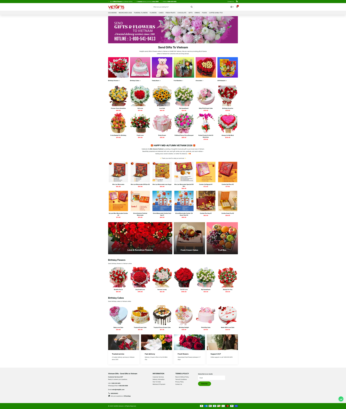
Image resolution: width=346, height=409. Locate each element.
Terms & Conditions (181, 379)
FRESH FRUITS (170, 13)
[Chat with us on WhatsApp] (341, 398)
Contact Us (178, 384)
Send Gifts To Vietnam (173, 47)
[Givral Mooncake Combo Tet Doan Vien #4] (184, 201)
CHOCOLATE (182, 13)
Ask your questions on (121, 396)
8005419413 (114, 393)
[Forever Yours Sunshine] (118, 96)
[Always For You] (227, 277)
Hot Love (140, 108)
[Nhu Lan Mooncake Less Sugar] (162, 172)
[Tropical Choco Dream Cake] (162, 315)
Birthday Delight (184, 327)
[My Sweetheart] (184, 96)
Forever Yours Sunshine (118, 108)
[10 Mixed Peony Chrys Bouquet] (184, 123)
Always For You (227, 289)
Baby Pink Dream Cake (206, 108)
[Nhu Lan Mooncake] (118, 172)
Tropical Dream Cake (140, 327)
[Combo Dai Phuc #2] (227, 172)
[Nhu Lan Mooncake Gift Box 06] (140, 172)
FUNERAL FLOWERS (141, 13)
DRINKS (197, 13)
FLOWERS (153, 13)
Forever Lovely (162, 289)
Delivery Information (158, 379)
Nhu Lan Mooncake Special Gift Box (184, 185)
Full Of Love (184, 289)
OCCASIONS (112, 13)
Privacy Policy (179, 382)
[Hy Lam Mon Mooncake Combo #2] (118, 201)
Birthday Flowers (116, 260)
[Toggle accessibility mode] (237, 1)
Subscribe (204, 383)
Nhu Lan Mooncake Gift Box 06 (140, 184)
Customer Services (158, 377)
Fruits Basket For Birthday (118, 135)
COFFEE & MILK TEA (216, 13)
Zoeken (191, 7)
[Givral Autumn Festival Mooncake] (140, 201)
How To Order (157, 382)
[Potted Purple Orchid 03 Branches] (206, 123)
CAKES (161, 13)
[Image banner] (173, 29)
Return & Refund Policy (182, 377)
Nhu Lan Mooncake (118, 184)
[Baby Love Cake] (118, 315)
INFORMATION (158, 374)
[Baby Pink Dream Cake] (206, 96)
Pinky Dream (162, 135)
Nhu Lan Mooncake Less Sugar (162, 184)
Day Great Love (140, 289)
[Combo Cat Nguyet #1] (206, 172)
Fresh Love (140, 135)
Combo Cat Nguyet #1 (205, 184)
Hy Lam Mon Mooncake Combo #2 (118, 214)
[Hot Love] (140, 96)
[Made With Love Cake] (227, 315)
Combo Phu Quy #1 (206, 213)
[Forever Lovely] (162, 277)
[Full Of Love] (184, 277)
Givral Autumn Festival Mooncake (140, 214)
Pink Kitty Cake (205, 327)
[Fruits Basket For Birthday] (118, 123)
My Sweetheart (183, 108)
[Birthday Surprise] (227, 96)
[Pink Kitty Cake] (206, 315)
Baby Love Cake (118, 327)
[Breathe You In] (118, 277)
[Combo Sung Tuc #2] (227, 201)
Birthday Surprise (227, 108)
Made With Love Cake (227, 327)
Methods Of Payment (159, 384)
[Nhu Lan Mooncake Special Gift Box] (184, 172)
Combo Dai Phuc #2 (228, 184)
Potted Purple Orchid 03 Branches (205, 136)
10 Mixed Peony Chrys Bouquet (183, 135)
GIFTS (190, 13)
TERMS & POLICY (182, 374)
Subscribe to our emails (205, 374)
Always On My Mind (228, 135)
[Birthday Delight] (184, 315)
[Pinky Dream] (162, 123)
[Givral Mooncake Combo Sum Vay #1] (162, 201)
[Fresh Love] (140, 123)
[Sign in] (232, 7)
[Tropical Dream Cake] (140, 315)
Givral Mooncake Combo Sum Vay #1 (162, 214)
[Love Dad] (162, 96)
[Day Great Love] (140, 277)
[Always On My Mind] (227, 123)
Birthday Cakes (116, 298)
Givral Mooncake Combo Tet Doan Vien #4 (184, 214)
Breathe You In (118, 289)
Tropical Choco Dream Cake (162, 327)
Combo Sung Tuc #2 (227, 213)
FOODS (204, 13)
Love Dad (162, 108)
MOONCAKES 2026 (125, 13)
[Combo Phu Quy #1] (206, 201)
